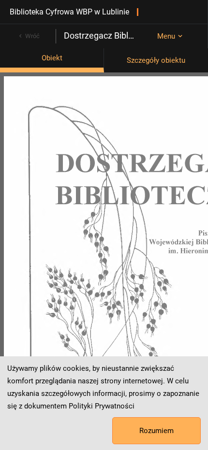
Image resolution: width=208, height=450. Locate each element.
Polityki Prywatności (101, 406)
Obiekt (52, 58)
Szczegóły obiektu (156, 60)
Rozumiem (156, 430)
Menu (166, 36)
